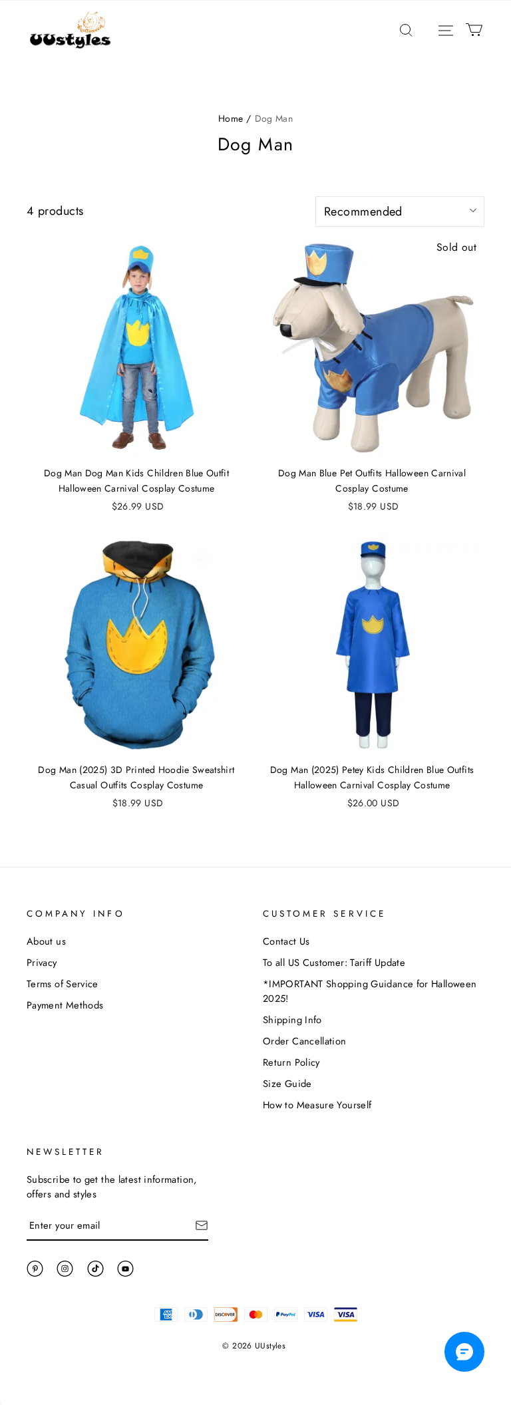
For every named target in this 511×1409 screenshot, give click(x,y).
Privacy (42, 962)
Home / (234, 118)
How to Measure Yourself (317, 1105)
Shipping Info (292, 1019)
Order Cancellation (305, 1041)
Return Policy (291, 1062)
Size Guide (287, 1083)
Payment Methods (65, 1005)
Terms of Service (62, 984)
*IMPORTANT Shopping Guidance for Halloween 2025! (369, 991)
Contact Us (286, 941)
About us (46, 941)
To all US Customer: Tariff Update (334, 962)
